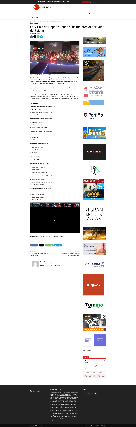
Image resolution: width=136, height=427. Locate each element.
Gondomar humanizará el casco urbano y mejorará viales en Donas (69, 254)
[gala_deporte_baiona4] (67, 205)
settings (75, 2)
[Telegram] (41, 36)
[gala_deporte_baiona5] (77, 205)
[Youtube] (95, 393)
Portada (33, 14)
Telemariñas (47, 236)
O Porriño (88, 14)
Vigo (98, 14)
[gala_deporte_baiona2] (47, 205)
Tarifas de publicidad (90, 425)
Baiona (40, 14)
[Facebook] (31, 36)
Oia (59, 14)
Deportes (35, 23)
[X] (34, 36)
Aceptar (86, 2)
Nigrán (46, 14)
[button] (104, 14)
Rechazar (95, 2)
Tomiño (81, 14)
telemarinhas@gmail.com (62, 421)
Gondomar (53, 14)
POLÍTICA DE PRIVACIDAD (101, 425)
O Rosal (71, 14)
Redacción (34, 33)
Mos (94, 14)
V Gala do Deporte (55, 236)
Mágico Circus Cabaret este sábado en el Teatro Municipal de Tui (41, 254)
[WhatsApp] (38, 36)
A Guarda (64, 14)
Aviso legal (83, 425)
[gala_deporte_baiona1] (37, 205)
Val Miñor (62, 236)
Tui (76, 14)
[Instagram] (88, 393)
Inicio (31, 21)
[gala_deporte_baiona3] (57, 205)
